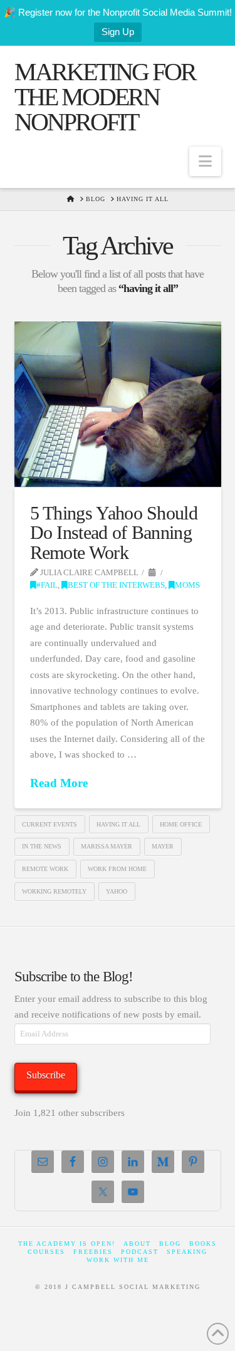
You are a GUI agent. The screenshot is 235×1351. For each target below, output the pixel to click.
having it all (118, 824)
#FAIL (47, 585)
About (137, 1243)
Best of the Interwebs (116, 585)
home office (181, 824)
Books (203, 1243)
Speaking (187, 1251)
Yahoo (116, 891)
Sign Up (118, 31)
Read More (59, 783)
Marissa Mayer (106, 846)
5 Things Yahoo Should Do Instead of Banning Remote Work (114, 533)
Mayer (163, 846)
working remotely (54, 891)
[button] (205, 161)
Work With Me (117, 1259)
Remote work (45, 868)
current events (49, 824)
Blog (170, 1243)
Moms (187, 585)
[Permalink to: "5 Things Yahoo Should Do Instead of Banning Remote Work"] (117, 404)
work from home (117, 868)
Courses (46, 1251)
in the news (41, 846)
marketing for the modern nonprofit (105, 97)
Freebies (93, 1251)
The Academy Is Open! (66, 1243)
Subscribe (45, 1075)
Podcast (140, 1251)
